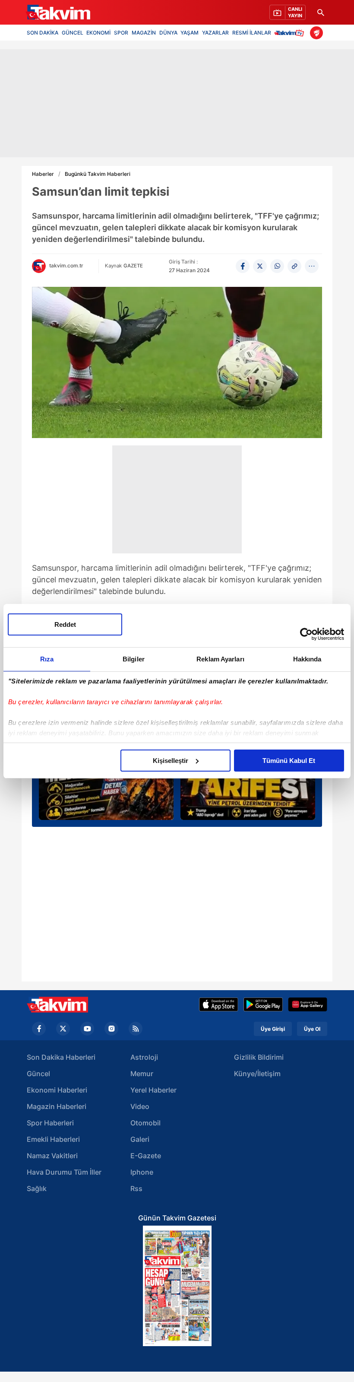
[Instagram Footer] (111, 1029)
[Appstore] (218, 1004)
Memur (141, 1073)
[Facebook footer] (39, 1029)
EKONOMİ (98, 32)
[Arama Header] (320, 12)
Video (139, 1106)
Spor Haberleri (50, 1122)
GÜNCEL (72, 32)
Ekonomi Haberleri (57, 1090)
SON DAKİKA (42, 32)
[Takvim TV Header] (290, 33)
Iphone (141, 1172)
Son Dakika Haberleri (61, 1057)
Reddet (65, 624)
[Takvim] (57, 12)
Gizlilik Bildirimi (259, 1057)
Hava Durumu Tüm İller (64, 1172)
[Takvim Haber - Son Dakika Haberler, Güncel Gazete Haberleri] (57, 1005)
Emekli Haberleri (53, 1139)
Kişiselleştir (170, 760)
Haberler (43, 174)
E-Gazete (145, 1155)
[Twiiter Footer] (63, 1029)
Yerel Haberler (153, 1090)
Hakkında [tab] (307, 659)
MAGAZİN (144, 32)
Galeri (139, 1139)
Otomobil (145, 1122)
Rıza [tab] (47, 659)
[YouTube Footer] (87, 1029)
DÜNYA (168, 32)
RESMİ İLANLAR (251, 32)
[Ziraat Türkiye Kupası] (316, 32)
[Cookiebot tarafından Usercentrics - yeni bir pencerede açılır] (306, 634)
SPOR (121, 32)
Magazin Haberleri (56, 1106)
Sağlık (37, 1188)
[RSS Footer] (135, 1029)
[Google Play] (263, 1004)
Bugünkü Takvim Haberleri (97, 174)
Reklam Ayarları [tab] (220, 659)
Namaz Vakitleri (52, 1155)
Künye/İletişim (257, 1073)
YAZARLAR (215, 32)
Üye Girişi (273, 1029)
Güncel (38, 1073)
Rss (136, 1188)
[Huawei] (307, 1004)
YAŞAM (189, 32)
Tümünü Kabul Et (288, 760)
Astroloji (144, 1057)
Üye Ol (312, 1029)
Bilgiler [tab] (134, 659)
